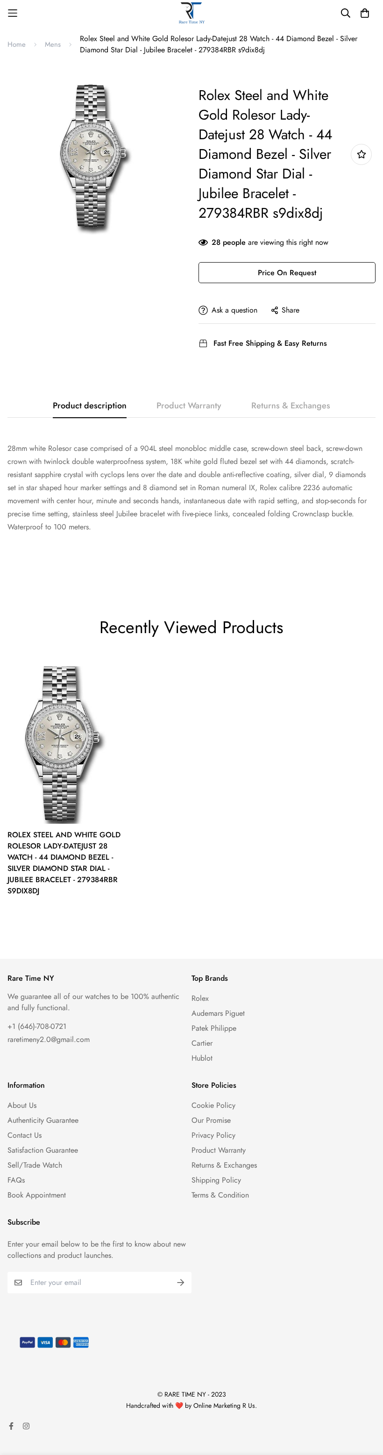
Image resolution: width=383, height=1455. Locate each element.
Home (16, 44)
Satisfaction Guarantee (42, 1150)
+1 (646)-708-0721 (36, 1026)
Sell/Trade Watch (34, 1165)
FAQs (16, 1180)
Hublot (202, 1058)
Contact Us (24, 1135)
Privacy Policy (213, 1135)
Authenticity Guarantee (42, 1120)
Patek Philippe (214, 1028)
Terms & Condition (220, 1195)
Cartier (202, 1043)
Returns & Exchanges (224, 1165)
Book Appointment (36, 1195)
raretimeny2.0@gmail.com (48, 1039)
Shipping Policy (216, 1180)
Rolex (200, 998)
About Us (21, 1105)
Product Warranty (219, 1150)
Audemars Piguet (218, 1013)
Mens (53, 44)
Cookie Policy (213, 1105)
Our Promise (211, 1120)
